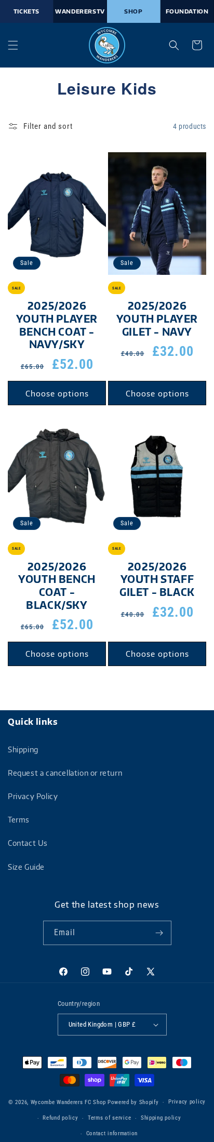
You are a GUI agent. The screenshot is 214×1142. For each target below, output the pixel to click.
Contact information (112, 1133)
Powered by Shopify (133, 1102)
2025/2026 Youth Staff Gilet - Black (157, 579)
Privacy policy (187, 1101)
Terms (19, 819)
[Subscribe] (159, 933)
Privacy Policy (33, 796)
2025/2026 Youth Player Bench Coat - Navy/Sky (57, 324)
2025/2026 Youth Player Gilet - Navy (157, 318)
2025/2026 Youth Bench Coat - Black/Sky (57, 585)
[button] (13, 45)
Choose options (57, 393)
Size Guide (26, 866)
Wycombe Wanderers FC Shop (68, 1102)
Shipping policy (161, 1117)
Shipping (23, 749)
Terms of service (109, 1117)
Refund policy (60, 1117)
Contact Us (28, 843)
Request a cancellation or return (65, 772)
